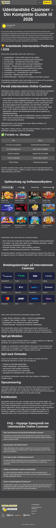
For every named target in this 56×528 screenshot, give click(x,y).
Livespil (20, 187)
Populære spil (6, 187)
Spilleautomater (47, 187)
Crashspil (33, 187)
